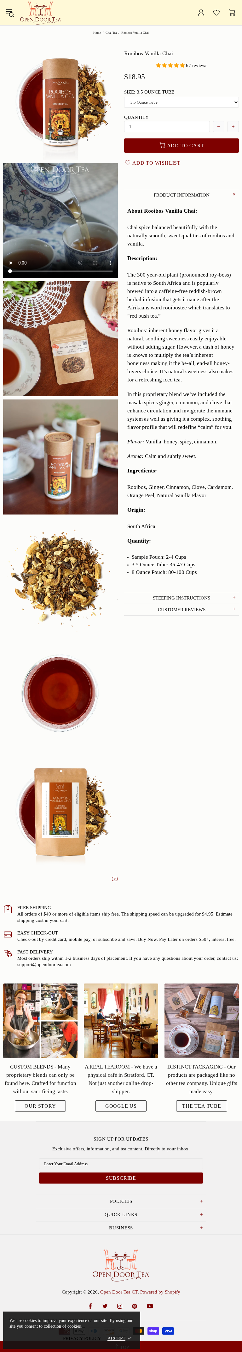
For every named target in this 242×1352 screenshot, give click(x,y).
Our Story (40, 1106)
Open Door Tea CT (40, 12)
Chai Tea (111, 32)
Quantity (136, 117)
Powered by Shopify (160, 1291)
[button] (171, 65)
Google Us (121, 1106)
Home (97, 32)
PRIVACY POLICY (82, 1338)
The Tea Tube (201, 1106)
